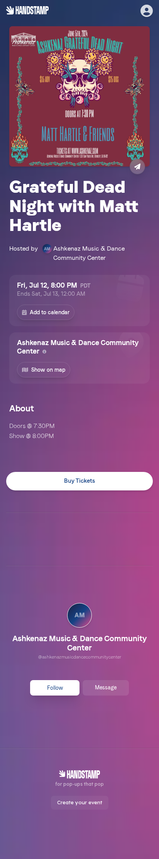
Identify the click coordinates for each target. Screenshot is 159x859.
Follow (55, 688)
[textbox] (79, 431)
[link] (79, 632)
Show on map (48, 370)
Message (106, 687)
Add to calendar (49, 312)
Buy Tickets (79, 480)
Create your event (79, 802)
